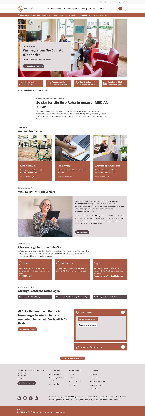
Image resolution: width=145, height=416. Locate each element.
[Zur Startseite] (26, 9)
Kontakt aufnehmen (26, 383)
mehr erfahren (25, 177)
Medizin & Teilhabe (54, 9)
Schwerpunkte (71, 15)
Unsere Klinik (58, 15)
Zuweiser (102, 9)
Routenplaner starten (87, 325)
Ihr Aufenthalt (85, 15)
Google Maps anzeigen (87, 319)
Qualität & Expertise (71, 9)
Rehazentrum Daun (100, 15)
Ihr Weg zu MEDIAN (88, 9)
